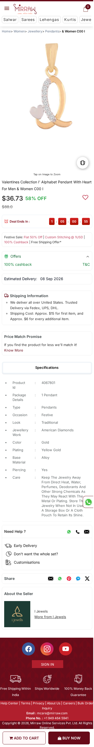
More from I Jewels (50, 617)
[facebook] (78, 578)
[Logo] (25, 9)
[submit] (85, 196)
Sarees (28, 19)
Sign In (47, 664)
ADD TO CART (26, 738)
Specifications (46, 367)
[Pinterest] (69, 578)
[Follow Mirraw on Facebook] (28, 648)
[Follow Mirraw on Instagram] (46, 648)
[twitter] (87, 578)
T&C (86, 264)
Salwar (10, 19)
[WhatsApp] (69, 531)
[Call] (77, 531)
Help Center (9, 703)
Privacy (38, 703)
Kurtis (70, 19)
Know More (13, 350)
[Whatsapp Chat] (88, 502)
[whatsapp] (59, 578)
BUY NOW (70, 738)
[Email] (87, 531)
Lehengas (49, 19)
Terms (25, 703)
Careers (69, 703)
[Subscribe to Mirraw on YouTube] (65, 648)
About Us (53, 703)
